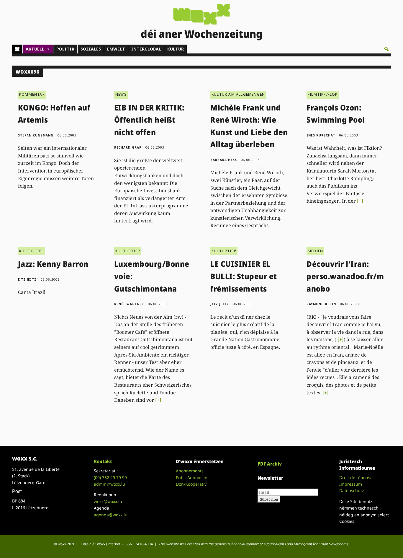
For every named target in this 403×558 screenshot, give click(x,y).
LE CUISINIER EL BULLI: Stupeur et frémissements (243, 276)
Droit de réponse (356, 477)
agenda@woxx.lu (110, 515)
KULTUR (175, 49)
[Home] (17, 49)
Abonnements (190, 471)
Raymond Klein (321, 304)
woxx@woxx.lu (108, 501)
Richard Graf (127, 147)
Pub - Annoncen (191, 477)
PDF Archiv (270, 464)
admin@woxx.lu (109, 484)
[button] (386, 49)
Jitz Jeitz (27, 279)
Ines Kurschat (321, 135)
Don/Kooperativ (191, 484)
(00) (110, 477)
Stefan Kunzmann (35, 135)
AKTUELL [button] (35, 49)
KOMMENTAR (32, 94)
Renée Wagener (129, 304)
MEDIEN (315, 250)
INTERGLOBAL (146, 49)
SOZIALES (91, 49)
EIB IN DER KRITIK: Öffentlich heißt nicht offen (149, 119)
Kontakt (103, 461)
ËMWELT (116, 49)
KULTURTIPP (31, 250)
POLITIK (65, 49)
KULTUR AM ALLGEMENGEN (238, 94)
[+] (360, 201)
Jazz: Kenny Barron (53, 263)
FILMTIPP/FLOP (323, 94)
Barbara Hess (223, 160)
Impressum (350, 484)
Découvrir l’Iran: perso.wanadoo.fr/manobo (345, 276)
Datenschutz (351, 490)
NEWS (121, 94)
